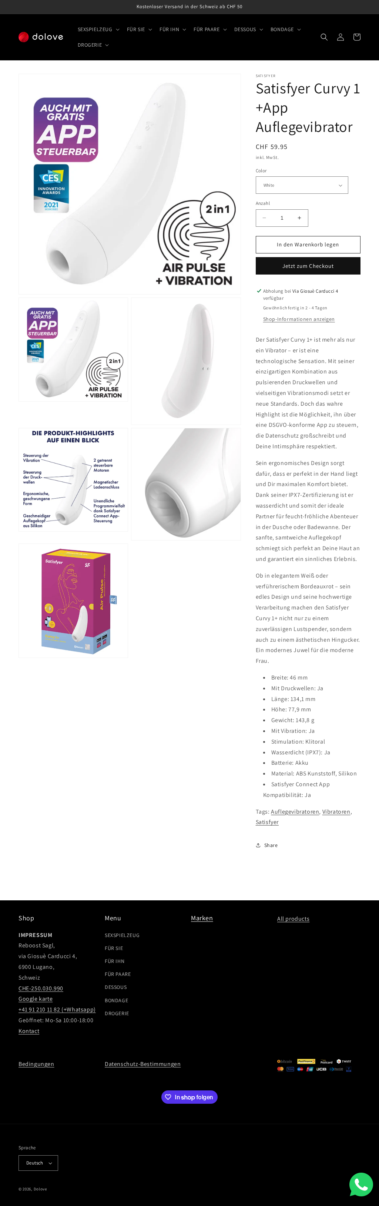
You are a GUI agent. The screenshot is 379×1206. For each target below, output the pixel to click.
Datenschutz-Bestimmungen (143, 1064)
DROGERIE (117, 1013)
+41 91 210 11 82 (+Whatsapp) (57, 1009)
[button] (98, 29)
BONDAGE (116, 1000)
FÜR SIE (114, 948)
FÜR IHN (114, 961)
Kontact (29, 1031)
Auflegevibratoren (295, 811)
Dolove (40, 1189)
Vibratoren (336, 811)
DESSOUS (116, 987)
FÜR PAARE (118, 974)
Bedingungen (36, 1064)
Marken (202, 918)
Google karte (36, 999)
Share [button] (271, 845)
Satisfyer (267, 822)
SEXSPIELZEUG (122, 935)
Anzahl (263, 203)
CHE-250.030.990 (41, 988)
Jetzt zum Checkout (308, 265)
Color (261, 170)
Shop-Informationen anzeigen (299, 319)
